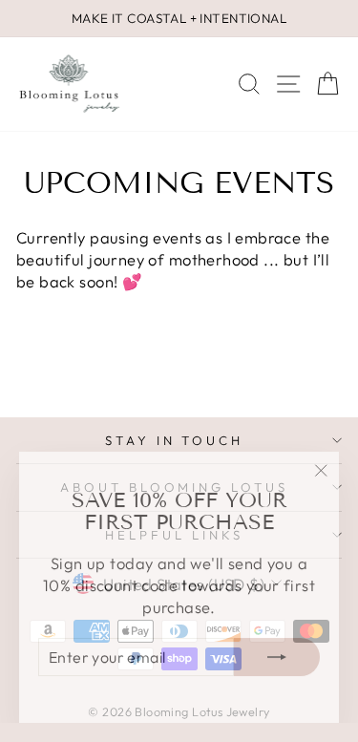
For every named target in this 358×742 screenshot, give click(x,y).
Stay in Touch (174, 440)
